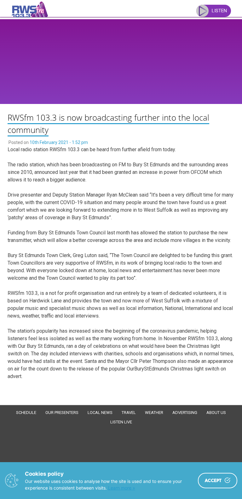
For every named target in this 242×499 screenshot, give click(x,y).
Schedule (26, 412)
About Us (216, 412)
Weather (154, 412)
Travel (129, 412)
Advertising (184, 412)
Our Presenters (61, 412)
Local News (100, 412)
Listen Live (121, 422)
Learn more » (121, 487)
